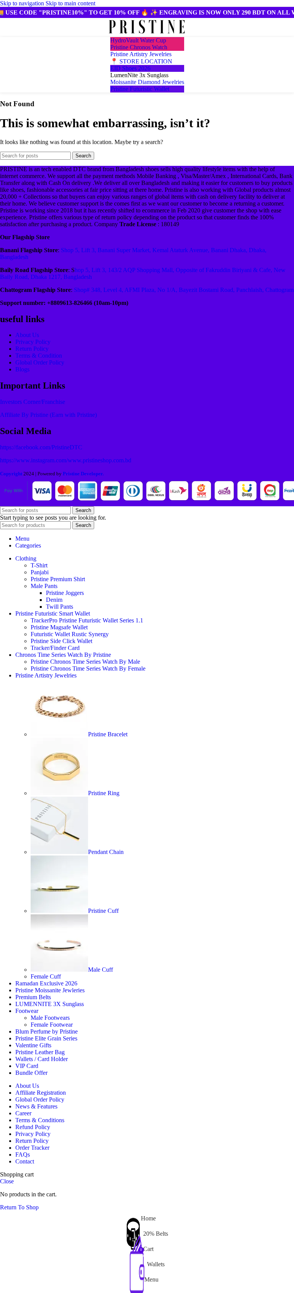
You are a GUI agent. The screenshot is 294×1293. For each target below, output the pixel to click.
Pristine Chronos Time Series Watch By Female (88, 668)
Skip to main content (70, 3)
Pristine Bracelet (107, 734)
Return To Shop (19, 1207)
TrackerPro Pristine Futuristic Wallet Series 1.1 (87, 620)
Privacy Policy (33, 342)
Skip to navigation (23, 3)
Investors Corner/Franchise (32, 402)
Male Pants (44, 586)
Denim (54, 599)
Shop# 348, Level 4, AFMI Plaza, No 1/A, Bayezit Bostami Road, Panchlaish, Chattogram (184, 290)
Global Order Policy (39, 362)
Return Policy (32, 348)
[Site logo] (147, 33)
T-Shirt (39, 565)
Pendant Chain (106, 852)
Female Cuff (46, 976)
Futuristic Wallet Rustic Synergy (70, 634)
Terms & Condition (38, 355)
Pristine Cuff (103, 910)
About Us (27, 335)
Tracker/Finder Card (55, 648)
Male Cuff (100, 969)
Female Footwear (52, 1024)
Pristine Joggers (65, 593)
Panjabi (40, 572)
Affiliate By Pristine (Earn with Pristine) (48, 415)
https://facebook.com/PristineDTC (41, 447)
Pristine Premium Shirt (58, 579)
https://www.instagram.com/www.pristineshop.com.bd (65, 460)
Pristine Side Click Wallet (61, 641)
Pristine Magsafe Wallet (59, 627)
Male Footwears (50, 1017)
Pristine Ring (103, 793)
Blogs (22, 369)
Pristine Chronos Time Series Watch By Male (85, 661)
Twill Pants (59, 606)
